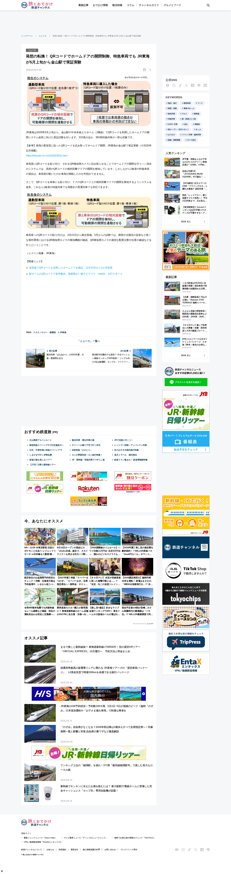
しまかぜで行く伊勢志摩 (40, 455)
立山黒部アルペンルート (40, 440)
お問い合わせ (110, 849)
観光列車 (171, 114)
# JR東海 (62, 332)
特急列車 (171, 119)
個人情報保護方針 (90, 849)
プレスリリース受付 (128, 849)
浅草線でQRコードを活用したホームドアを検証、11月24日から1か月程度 (71, 267)
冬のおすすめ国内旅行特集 (126, 450)
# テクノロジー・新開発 (45, 332)
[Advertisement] (115, 22)
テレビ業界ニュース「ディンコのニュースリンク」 (85, 838)
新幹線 (196, 114)
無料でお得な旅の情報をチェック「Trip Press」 (135, 838)
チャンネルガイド (149, 5)
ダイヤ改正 (191, 140)
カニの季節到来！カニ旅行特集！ (87, 455)
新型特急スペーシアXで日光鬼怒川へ (46, 445)
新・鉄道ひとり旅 (189, 119)
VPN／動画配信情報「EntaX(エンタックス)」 (43, 842)
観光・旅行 (172, 103)
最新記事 (83, 5)
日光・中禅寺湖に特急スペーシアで (45, 450)
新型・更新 (172, 108)
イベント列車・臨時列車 (191, 135)
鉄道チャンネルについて (31, 849)
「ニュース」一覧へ (88, 341)
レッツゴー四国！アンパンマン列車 (130, 445)
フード (200, 103)
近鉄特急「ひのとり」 (82, 450)
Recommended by (139, 623)
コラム (130, 5)
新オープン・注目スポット (178, 129)
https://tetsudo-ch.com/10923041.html (46, 155)
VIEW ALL (186, 221)
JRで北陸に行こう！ (123, 440)
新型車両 (187, 103)
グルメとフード (172, 5)
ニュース (42, 36)
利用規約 (62, 849)
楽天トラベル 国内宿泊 (125, 455)
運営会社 (74, 849)
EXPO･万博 (172, 124)
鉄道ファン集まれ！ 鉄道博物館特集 (131, 460)
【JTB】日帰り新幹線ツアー (43, 464)
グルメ (184, 114)
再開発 (197, 124)
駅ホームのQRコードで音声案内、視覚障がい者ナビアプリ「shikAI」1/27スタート (76, 273)
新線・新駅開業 (174, 140)
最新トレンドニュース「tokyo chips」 (40, 838)
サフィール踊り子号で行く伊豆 (86, 445)
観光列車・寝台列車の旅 (83, 440)
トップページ (27, 36)
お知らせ (50, 849)
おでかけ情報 (100, 5)
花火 (186, 124)
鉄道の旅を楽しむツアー (41, 460)
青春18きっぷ (189, 108)
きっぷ (198, 129)
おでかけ (171, 135)
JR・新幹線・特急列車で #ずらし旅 (88, 460)
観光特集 (117, 5)
